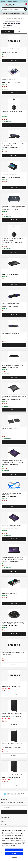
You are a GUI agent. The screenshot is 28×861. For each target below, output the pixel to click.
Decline (14, 853)
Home (4, 18)
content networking (8, 19)
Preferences (14, 857)
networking (14, 18)
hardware (9, 18)
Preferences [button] (12, 845)
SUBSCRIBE (14, 812)
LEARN (25, 1)
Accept (14, 849)
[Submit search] (25, 9)
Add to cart (14, 60)
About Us (3, 821)
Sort (19, 31)
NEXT (22, 794)
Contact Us (4, 824)
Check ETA (14, 664)
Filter (8, 31)
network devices (20, 18)
